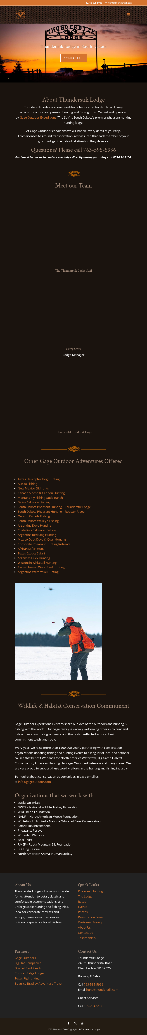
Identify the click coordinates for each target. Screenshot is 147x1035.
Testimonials (87, 938)
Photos (83, 912)
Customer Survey (90, 922)
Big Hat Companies (28, 963)
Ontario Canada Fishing (34, 516)
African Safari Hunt (31, 549)
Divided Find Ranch (28, 968)
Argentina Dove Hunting (34, 525)
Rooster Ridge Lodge (29, 973)
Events (82, 907)
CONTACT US (73, 58)
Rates (82, 902)
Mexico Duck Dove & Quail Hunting (42, 539)
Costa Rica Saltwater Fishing (37, 530)
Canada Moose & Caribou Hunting (41, 493)
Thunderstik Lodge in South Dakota (73, 46)
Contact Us (85, 933)
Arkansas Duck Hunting (34, 558)
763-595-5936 (93, 984)
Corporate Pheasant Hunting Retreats (44, 544)
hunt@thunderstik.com (102, 990)
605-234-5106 (93, 1006)
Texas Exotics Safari (31, 553)
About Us (84, 927)
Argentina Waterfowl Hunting (38, 572)
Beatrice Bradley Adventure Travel (38, 984)
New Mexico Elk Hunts (33, 488)
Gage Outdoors (25, 958)
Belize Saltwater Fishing (34, 502)
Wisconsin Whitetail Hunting (37, 563)
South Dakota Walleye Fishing (38, 521)
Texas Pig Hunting (27, 978)
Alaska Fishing (27, 484)
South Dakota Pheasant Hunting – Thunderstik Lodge (54, 507)
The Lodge (85, 896)
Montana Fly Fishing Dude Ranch (40, 498)
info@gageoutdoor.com (34, 782)
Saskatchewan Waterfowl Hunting (41, 567)
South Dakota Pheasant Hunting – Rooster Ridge (51, 511)
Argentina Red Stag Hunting (37, 535)
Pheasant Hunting (90, 891)
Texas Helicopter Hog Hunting (39, 479)
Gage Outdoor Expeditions (38, 117)
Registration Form (90, 917)
